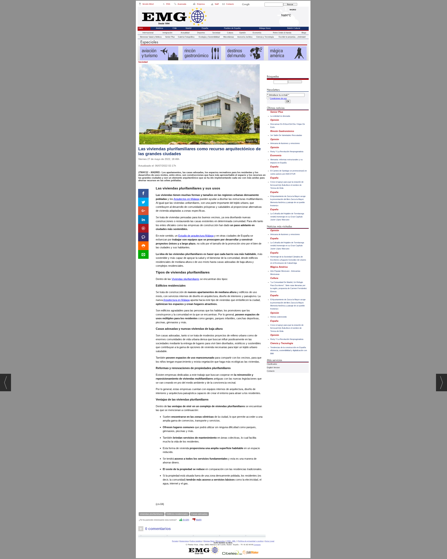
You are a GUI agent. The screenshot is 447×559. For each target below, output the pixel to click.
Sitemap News (209, 541)
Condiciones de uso (278, 98)
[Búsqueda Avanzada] (175, 4)
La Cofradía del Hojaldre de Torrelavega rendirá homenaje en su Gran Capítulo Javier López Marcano (287, 216)
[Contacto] (223, 4)
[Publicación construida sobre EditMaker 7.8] (250, 554)
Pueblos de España (232, 28)
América (159, 28)
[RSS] (164, 4)
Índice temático (196, 541)
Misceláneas (228, 37)
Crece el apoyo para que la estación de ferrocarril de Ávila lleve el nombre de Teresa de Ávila (286, 185)
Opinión (242, 33)
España (205, 28)
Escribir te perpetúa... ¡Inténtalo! (292, 37)
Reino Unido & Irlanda (282, 33)
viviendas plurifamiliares (151, 514)
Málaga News (265, 28)
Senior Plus (170, 37)
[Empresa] (194, 4)
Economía (257, 33)
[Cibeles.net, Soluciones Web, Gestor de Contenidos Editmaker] (232, 554)
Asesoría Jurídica (244, 37)
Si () (185, 520)
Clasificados (272, 364)
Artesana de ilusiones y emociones (285, 143)
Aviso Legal (269, 541)
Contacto (270, 371)
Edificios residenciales (177, 514)
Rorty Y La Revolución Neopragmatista (286, 151)
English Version (273, 367)
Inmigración (167, 33)
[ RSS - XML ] (231, 541)
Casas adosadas (199, 514)
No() (198, 520)
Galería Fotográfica (186, 37)
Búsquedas (220, 541)
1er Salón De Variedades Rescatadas (286, 135)
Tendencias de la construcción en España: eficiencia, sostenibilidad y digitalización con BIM (288, 350)
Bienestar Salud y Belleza (151, 37)
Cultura (230, 33)
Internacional (147, 33)
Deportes (201, 33)
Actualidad (185, 33)
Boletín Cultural (293, 28)
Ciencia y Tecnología (265, 37)
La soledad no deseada (280, 116)
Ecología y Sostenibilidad (209, 37)
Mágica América (279, 267)
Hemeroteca (184, 541)
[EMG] (205, 554)
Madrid (293, 14)
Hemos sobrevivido (278, 317)
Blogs (304, 33)
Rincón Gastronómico (282, 131)
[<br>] (202, 536)
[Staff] (212, 4)
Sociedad (216, 33)
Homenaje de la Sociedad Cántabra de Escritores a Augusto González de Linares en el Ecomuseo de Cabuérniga (288, 260)
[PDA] (140, 4)
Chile (175, 28)
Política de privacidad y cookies (250, 541)
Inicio (140, 28)
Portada (175, 541)
